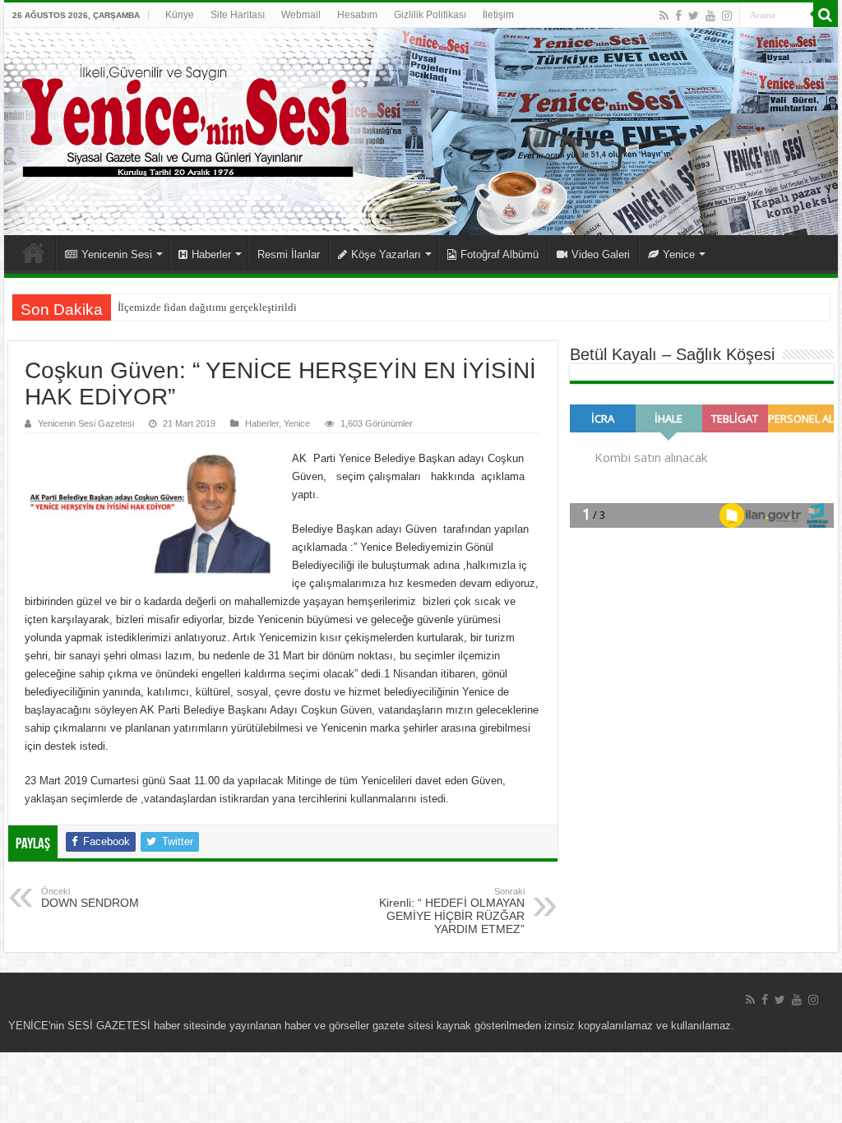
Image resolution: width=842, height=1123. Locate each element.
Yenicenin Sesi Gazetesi (86, 423)
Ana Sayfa (33, 252)
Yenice (679, 254)
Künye (179, 15)
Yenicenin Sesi (116, 254)
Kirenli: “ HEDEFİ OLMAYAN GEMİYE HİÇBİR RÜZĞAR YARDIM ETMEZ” (452, 911)
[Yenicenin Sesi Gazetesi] (421, 131)
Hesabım (357, 15)
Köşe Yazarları (386, 254)
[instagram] (726, 15)
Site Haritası (237, 15)
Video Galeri (600, 254)
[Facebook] (678, 15)
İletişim (498, 15)
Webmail (301, 15)
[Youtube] (710, 15)
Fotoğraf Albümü (499, 254)
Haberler (211, 254)
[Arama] (825, 14)
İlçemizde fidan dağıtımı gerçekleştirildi (207, 307)
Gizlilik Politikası (430, 15)
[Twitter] (694, 15)
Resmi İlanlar (288, 254)
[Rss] (664, 15)
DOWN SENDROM (90, 897)
